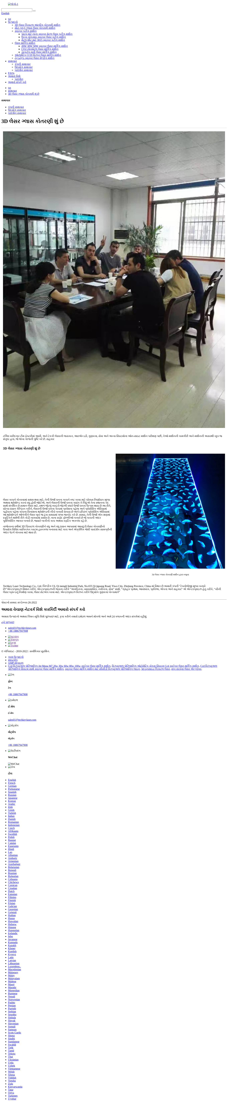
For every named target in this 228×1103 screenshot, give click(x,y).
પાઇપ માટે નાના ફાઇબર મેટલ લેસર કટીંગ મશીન (46, 34)
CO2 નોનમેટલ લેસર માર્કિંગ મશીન (39, 49)
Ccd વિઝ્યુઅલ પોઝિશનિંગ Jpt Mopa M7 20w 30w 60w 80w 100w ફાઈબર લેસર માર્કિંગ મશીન (59, 666)
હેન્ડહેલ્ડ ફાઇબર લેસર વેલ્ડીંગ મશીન (34, 58)
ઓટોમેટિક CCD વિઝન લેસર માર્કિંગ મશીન (38, 55)
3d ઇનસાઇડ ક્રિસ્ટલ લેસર (155, 669)
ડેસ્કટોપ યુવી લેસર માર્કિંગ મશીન (39, 52)
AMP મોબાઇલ (15, 663)
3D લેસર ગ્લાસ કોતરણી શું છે (23, 93)
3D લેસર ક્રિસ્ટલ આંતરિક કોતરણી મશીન (37, 25)
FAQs (11, 73)
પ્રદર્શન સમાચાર (24, 70)
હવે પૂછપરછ (7, 622)
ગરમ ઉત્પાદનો (16, 657)
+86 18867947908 (18, 630)
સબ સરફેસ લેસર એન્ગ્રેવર (186, 669)
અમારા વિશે (14, 76)
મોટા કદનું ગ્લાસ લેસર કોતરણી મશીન (35, 28)
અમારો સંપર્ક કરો (17, 82)
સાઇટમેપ (13, 660)
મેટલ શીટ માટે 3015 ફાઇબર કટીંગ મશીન (43, 40)
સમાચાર (12, 61)
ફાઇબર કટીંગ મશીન (26, 31)
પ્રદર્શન (19, 79)
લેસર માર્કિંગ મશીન (25, 43)
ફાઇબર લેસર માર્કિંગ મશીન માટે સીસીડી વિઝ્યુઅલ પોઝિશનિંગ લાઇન (102, 669)
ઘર (9, 19)
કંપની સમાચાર (23, 64)
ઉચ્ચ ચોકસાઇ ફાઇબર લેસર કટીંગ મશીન (43, 37)
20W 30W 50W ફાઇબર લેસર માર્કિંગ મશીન (44, 46)
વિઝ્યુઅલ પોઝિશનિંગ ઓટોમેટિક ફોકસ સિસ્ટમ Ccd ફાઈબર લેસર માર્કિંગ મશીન (155, 666)
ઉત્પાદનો (13, 22)
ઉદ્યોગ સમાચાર (24, 67)
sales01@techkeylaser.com (22, 627)
